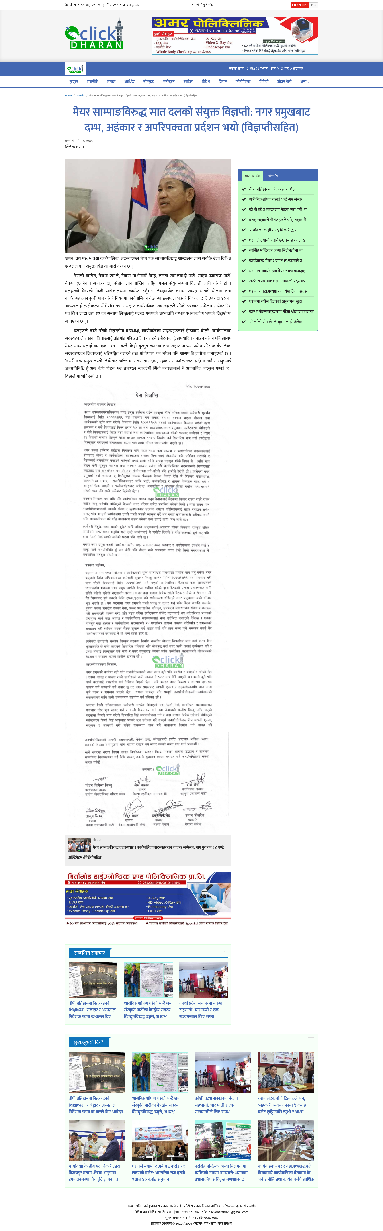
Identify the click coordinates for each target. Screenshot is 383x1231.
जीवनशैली (284, 82)
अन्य (303, 82)
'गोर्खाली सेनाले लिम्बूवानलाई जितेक (275, 322)
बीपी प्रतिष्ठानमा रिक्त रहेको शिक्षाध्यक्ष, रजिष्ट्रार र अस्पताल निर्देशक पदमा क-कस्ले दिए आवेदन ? (92, 1013)
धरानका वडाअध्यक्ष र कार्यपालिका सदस (278, 291)
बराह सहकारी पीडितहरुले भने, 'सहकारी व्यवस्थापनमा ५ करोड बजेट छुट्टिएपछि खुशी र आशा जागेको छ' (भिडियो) (282, 1108)
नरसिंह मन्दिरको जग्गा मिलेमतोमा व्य (276, 250)
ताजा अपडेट (252, 176)
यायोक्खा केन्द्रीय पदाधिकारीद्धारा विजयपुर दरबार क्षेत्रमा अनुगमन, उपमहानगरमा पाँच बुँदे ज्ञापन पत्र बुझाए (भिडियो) (94, 1176)
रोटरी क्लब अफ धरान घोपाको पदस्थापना (279, 281)
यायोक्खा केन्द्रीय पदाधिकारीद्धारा (273, 230)
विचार (223, 82)
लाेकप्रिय (273, 176)
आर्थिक (129, 82)
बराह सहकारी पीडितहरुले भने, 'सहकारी (277, 220)
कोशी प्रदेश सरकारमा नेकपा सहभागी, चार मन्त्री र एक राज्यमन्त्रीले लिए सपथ (200, 1010)
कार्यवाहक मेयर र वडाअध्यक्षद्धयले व (275, 260)
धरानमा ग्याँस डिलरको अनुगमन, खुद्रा (275, 301)
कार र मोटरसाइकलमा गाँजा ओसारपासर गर (281, 311)
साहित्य (188, 82)
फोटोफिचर (243, 82)
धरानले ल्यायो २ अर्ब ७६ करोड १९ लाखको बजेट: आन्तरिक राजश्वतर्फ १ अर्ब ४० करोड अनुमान (158, 1173)
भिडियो (263, 82)
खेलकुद (148, 82)
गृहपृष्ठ (74, 82)
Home (68, 95)
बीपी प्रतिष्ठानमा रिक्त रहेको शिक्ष (272, 189)
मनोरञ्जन (169, 82)
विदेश (206, 82)
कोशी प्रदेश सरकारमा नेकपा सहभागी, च (278, 209)
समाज (111, 82)
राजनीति (92, 82)
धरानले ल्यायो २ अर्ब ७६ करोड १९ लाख (277, 240)
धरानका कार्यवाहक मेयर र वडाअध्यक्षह (277, 271)
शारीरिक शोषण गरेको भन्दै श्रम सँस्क (275, 199)
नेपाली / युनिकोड (202, 5)
